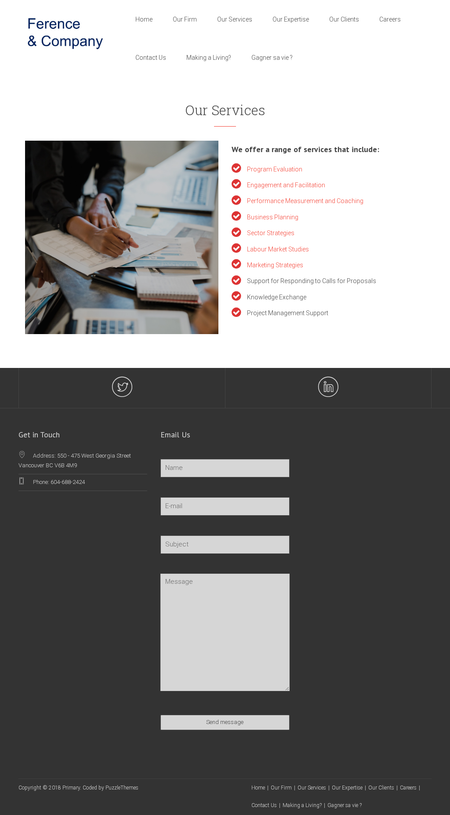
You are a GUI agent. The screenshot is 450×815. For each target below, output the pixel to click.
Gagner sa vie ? (272, 57)
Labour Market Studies (278, 249)
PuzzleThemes (121, 788)
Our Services (234, 19)
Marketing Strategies (275, 265)
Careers (390, 19)
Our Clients (344, 19)
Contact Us (150, 57)
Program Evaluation (274, 169)
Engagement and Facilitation (286, 185)
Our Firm (185, 19)
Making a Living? (208, 57)
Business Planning (272, 217)
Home (143, 19)
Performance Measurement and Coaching (305, 200)
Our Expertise (290, 19)
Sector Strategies (270, 232)
